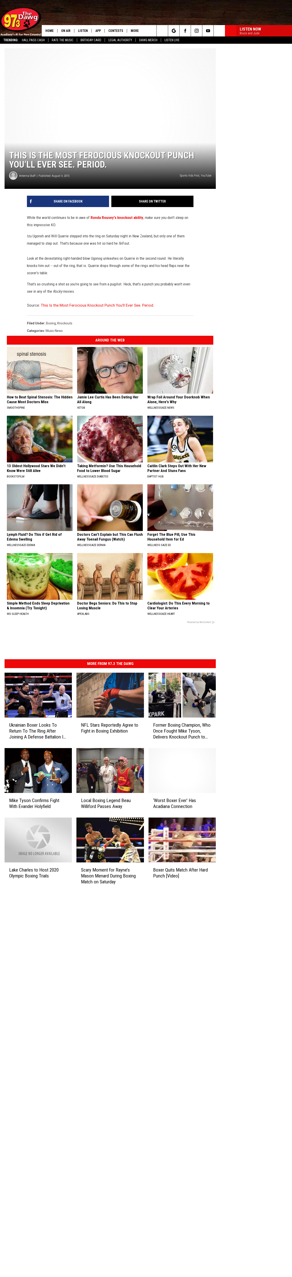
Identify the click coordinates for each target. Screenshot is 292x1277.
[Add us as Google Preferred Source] (173, 30)
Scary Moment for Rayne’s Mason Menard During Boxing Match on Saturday (108, 876)
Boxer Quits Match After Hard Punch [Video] (180, 873)
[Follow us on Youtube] (208, 30)
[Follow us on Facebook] (185, 30)
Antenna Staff (27, 175)
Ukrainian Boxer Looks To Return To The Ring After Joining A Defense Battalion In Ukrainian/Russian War (37, 731)
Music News (54, 331)
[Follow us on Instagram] (196, 30)
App (98, 31)
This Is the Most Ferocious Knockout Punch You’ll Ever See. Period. (97, 305)
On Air (65, 31)
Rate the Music (62, 40)
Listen (83, 31)
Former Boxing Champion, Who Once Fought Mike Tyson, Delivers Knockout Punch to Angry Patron (182, 731)
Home (49, 31)
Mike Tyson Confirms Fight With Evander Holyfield (34, 803)
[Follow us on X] (219, 30)
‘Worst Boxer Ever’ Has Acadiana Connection (174, 803)
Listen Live (172, 40)
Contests (115, 31)
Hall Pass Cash (33, 40)
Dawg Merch (148, 40)
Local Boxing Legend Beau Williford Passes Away (106, 803)
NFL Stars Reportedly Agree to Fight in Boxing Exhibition (109, 728)
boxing (51, 323)
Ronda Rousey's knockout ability (117, 217)
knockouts (64, 323)
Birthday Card (91, 40)
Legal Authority (120, 40)
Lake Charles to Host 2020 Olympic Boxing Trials (34, 873)
